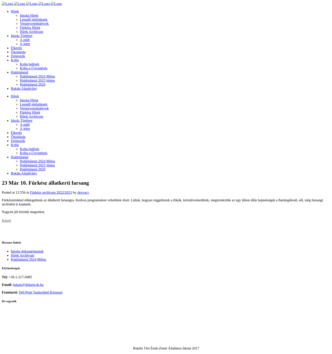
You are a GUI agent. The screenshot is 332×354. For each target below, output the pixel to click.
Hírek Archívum (22, 255)
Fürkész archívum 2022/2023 (51, 192)
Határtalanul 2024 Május (28, 259)
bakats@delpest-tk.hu (28, 285)
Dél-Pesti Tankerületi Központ (40, 292)
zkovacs (83, 192)
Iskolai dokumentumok (27, 251)
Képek (6, 221)
